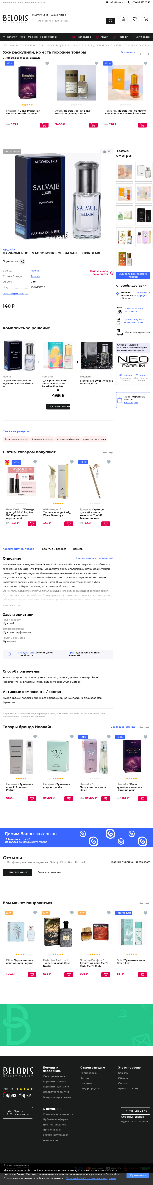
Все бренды (5, 45)
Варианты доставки (56, 1087)
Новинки (123, 37)
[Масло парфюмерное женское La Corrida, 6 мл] (143, 193)
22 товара (141, 375)
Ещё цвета (33, 487)
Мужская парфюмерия (68, 439)
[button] (58, 406)
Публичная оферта (55, 1119)
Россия (35, 276)
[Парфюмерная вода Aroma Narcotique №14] (143, 172)
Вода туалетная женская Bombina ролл (129, 787)
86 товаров (125, 375)
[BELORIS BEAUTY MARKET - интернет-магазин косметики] (15, 19)
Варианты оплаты (54, 1082)
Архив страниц (128, 1088)
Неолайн (36, 271)
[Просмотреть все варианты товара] (68, 798)
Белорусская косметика (16, 439)
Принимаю (138, 1175)
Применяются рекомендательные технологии (55, 1135)
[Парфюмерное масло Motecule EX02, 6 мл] (124, 259)
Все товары (128, 52)
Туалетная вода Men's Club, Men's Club (94, 963)
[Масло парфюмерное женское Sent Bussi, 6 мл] (124, 172)
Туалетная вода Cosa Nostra (56, 963)
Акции (104, 37)
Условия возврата (35, 2)
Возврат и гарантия (56, 1092)
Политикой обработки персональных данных (91, 1178)
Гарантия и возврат (53, 549)
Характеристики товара (18, 549)
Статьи (122, 1083)
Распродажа (84, 37)
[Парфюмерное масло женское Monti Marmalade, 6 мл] (124, 193)
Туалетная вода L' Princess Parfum (19, 787)
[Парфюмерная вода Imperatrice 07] (143, 237)
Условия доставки (13, 2)
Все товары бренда (123, 727)
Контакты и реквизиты (58, 1114)
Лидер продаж (90, 1088)
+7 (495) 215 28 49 (135, 1111)
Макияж (33, 37)
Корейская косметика (42, 439)
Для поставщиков (54, 1125)
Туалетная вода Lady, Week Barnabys (57, 512)
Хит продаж (143, 37)
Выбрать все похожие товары (133, 275)
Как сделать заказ (55, 1076)
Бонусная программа (57, 1097)
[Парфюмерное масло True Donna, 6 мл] (124, 237)
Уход (22, 37)
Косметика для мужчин (94, 439)
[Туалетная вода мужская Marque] (143, 215)
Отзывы (123, 1073)
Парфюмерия (48, 37)
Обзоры (123, 1078)
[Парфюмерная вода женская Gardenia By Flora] (124, 215)
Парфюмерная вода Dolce (93, 787)
